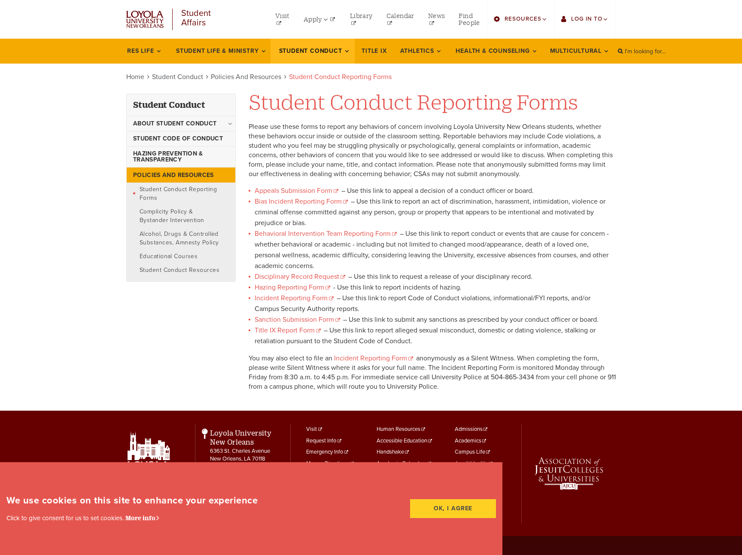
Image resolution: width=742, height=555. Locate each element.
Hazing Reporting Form (289, 287)
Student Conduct (177, 77)
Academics (468, 440)
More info (140, 518)
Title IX (374, 51)
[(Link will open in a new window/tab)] (569, 473)
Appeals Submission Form (293, 190)
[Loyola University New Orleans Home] (145, 19)
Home (135, 77)
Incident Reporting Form (291, 298)
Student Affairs (196, 18)
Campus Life (470, 451)
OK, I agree (453, 508)
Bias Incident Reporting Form (298, 201)
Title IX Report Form (285, 330)
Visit (311, 429)
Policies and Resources (246, 77)
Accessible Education (402, 440)
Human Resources (398, 429)
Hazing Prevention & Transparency (168, 156)
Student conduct (169, 105)
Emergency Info (324, 451)
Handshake (390, 451)
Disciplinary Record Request (297, 276)
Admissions (469, 429)
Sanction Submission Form (294, 319)
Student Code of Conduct (178, 138)
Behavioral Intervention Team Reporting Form (323, 233)
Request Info (321, 440)
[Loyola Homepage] (148, 460)
